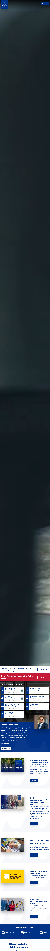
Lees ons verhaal (6, 748)
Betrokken (27, 932)
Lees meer (34, 780)
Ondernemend (9, 932)
